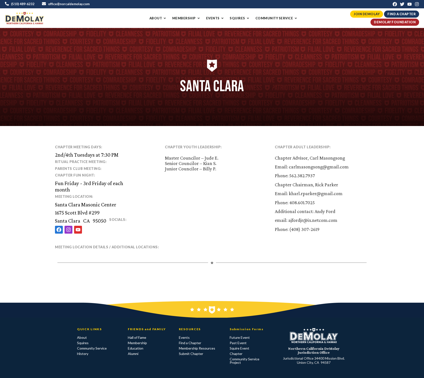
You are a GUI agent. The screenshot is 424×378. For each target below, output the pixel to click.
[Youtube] (409, 4)
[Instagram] (417, 4)
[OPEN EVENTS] (222, 18)
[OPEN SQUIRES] (248, 18)
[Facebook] (395, 4)
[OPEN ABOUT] (164, 18)
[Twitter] (402, 4)
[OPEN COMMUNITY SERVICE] (295, 18)
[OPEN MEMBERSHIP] (198, 18)
